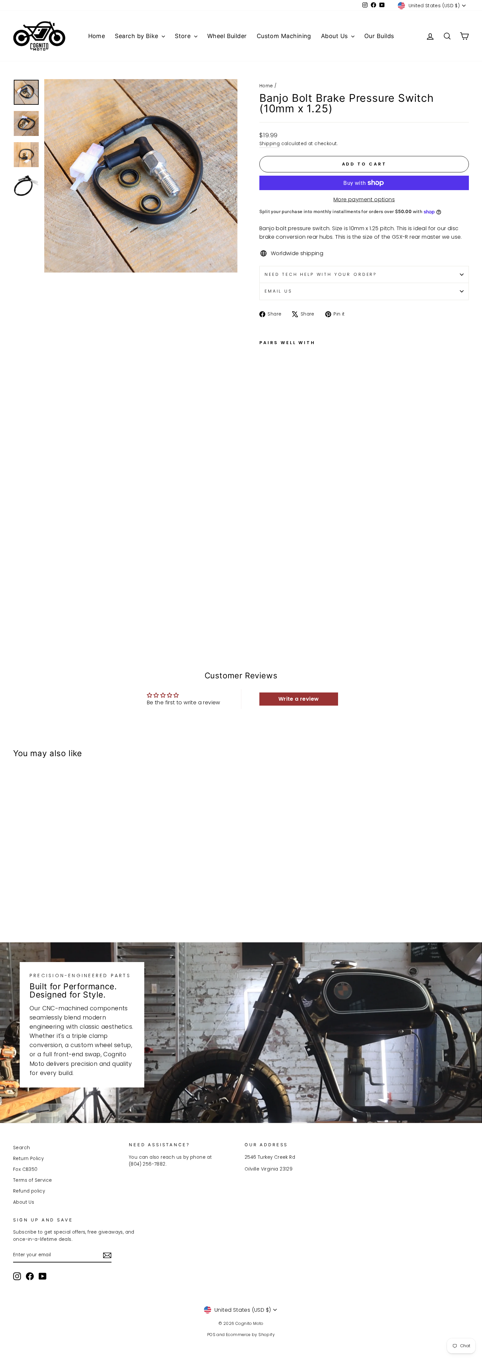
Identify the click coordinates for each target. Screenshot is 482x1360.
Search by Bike (137, 36)
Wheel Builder (227, 36)
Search (21, 1148)
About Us (335, 36)
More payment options (364, 199)
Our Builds (379, 36)
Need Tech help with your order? (321, 274)
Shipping (269, 144)
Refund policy (29, 1191)
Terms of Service (32, 1180)
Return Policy (28, 1158)
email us (278, 291)
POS (211, 1334)
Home (96, 36)
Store (183, 36)
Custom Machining (284, 36)
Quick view (67, 874)
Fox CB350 (25, 1169)
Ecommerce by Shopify (250, 1334)
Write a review (298, 699)
